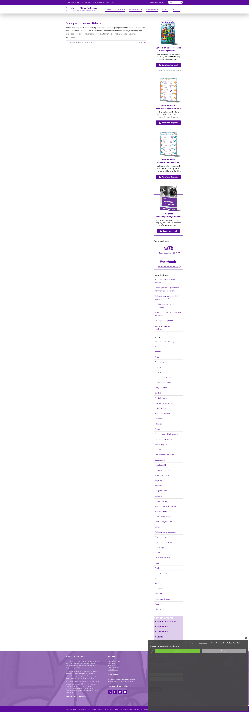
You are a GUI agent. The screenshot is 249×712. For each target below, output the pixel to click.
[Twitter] (110, 692)
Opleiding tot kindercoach (165, 532)
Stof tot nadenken (162, 583)
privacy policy (203, 643)
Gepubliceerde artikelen (164, 454)
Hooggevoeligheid (162, 470)
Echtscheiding (160, 408)
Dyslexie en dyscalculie (164, 403)
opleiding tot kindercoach (85, 674)
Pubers (157, 563)
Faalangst (159, 418)
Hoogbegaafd (160, 465)
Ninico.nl (111, 682)
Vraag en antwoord (162, 599)
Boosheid (159, 372)
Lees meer (142, 42)
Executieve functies (162, 413)
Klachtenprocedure (109, 709)
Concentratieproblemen (164, 377)
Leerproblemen (161, 491)
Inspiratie (158, 480)
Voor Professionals (166, 621)
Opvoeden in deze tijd (163, 542)
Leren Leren (163, 631)
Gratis (160, 636)
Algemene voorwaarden (97, 709)
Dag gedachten (161, 388)
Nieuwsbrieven (161, 511)
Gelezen (158, 449)
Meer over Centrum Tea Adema (76, 696)
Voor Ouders (163, 626)
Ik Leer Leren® (112, 665)
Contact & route (113, 670)
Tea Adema (73, 42)
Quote (157, 568)
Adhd (157, 346)
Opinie (157, 527)
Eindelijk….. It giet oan (164, 320)
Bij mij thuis (159, 367)
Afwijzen (224, 651)
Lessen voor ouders (162, 501)
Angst (157, 357)
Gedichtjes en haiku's (163, 439)
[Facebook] (115, 692)
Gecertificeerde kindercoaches (167, 434)
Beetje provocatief (162, 362)
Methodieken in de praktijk (165, 506)
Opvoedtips (159, 547)
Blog (109, 668)
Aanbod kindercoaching (164, 341)
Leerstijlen (159, 496)
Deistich (158, 393)
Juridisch (158, 485)
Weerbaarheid (160, 604)
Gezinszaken (160, 460)
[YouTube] (125, 692)
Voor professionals (114, 661)
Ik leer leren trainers (163, 475)
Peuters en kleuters (162, 557)
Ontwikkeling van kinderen (165, 516)
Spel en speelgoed (162, 573)
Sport (157, 578)
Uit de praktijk (160, 588)
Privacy (88, 709)
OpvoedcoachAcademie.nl (156, 2)
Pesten (157, 552)
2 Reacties (89, 42)
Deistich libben (161, 398)
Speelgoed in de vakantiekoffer (84, 23)
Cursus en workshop (163, 382)
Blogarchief (115, 668)
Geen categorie (161, 444)
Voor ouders (112, 663)
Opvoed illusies (161, 537)
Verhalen (158, 593)
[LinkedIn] (120, 692)
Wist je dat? (159, 609)
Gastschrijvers (160, 429)
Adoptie (158, 351)
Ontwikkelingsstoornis (164, 521)
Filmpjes (158, 424)
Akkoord (177, 651)
